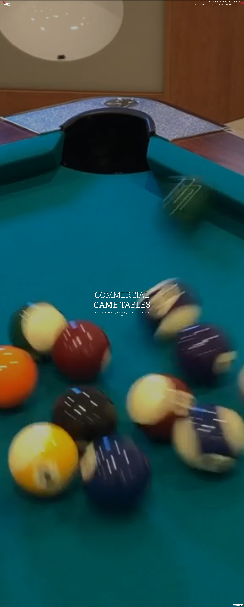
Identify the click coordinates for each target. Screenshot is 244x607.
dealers (228, 4)
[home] (6, 4)
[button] (204, 4)
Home (196, 4)
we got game (236, 4)
